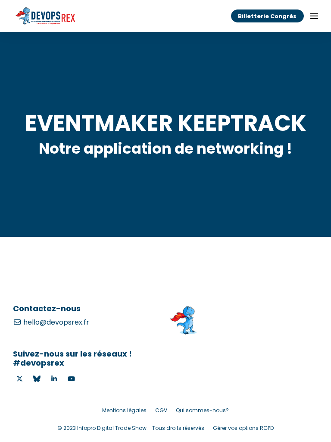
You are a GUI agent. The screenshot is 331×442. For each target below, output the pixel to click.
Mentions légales (124, 410)
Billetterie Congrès (267, 16)
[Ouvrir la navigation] (314, 16)
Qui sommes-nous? (202, 410)
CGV (161, 410)
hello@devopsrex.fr (55, 322)
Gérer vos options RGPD (243, 428)
